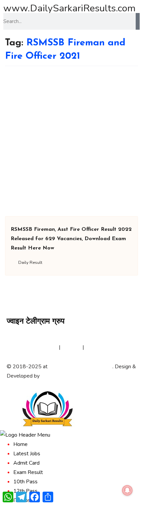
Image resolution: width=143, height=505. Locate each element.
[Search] (138, 21)
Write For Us (100, 347)
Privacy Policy (42, 347)
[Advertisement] (71, 141)
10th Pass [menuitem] (25, 481)
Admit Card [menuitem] (26, 463)
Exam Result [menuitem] (28, 472)
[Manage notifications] (127, 490)
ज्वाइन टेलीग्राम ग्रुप (36, 322)
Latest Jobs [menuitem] (26, 453)
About (14, 347)
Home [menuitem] (20, 444)
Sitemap (71, 347)
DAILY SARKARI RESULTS (80, 366)
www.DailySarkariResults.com (69, 8)
